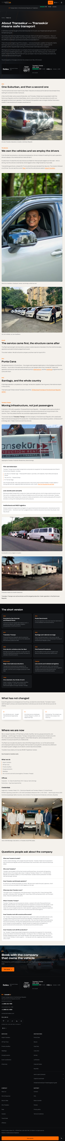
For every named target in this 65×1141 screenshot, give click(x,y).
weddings (49, 369)
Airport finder (45, 1082)
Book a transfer (38, 1100)
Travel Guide (5, 1118)
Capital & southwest (48, 1078)
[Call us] (61, 1138)
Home (3, 17)
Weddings (4, 1051)
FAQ (35, 1096)
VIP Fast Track (5, 1042)
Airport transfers (6, 1037)
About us (4, 1091)
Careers (4, 1114)
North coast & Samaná (48, 1074)
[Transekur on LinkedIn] (17, 1021)
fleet (24, 168)
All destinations (38, 1082)
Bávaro (35, 1042)
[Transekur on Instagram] (3, 1021)
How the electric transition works (10, 754)
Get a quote (7, 969)
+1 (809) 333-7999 (7, 1003)
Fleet (3, 1109)
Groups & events (6, 1055)
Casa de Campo (38, 1064)
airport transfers (50, 168)
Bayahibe (36, 1068)
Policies (36, 1105)
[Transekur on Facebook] (8, 1021)
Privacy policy (37, 1109)
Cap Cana (36, 1046)
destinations (37, 369)
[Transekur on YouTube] (21, 1021)
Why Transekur (5, 1105)
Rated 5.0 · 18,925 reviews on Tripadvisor (10, 1132)
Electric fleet (5, 1100)
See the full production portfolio (46, 484)
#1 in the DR (35, 72)
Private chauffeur (6, 1046)
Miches (35, 1055)
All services (4, 1064)
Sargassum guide (52, 1082)
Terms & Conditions (39, 1114)
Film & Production (6, 1096)
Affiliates (4, 1123)
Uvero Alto (36, 1051)
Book (50, 2)
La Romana (36, 1059)
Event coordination (6, 1059)
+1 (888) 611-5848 (7, 1009)
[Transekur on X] (12, 1021)
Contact (36, 1091)
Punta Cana (37, 1037)
